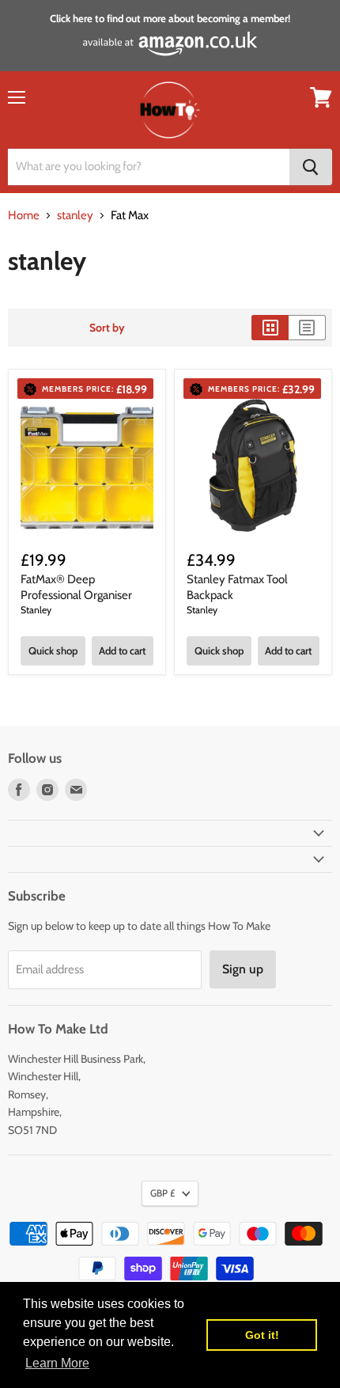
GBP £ (162, 1193)
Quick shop (52, 650)
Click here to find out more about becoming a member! (170, 18)
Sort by (107, 327)
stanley (75, 215)
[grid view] (270, 327)
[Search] (310, 167)
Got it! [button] (262, 1335)
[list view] (307, 327)
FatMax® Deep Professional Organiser (76, 587)
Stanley (36, 610)
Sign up (242, 969)
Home (24, 215)
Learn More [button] (57, 1363)
